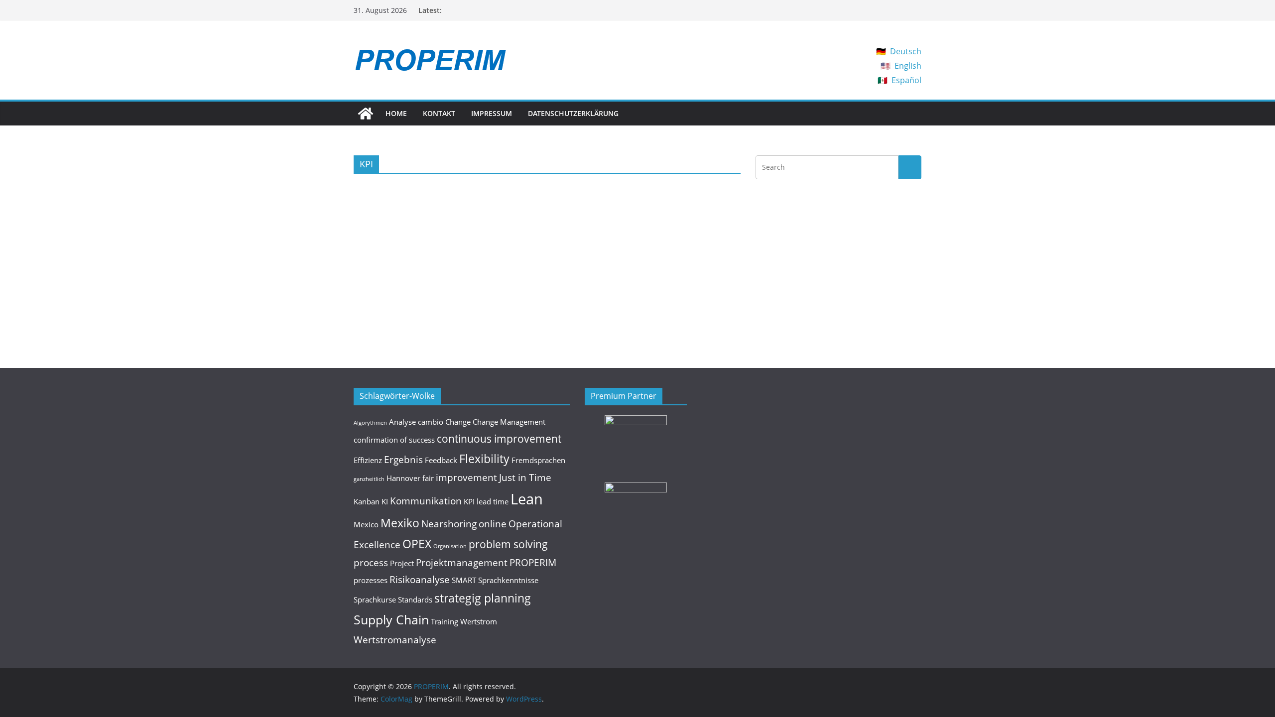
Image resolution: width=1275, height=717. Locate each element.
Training (444, 621)
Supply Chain (391, 619)
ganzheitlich (369, 479)
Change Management (509, 421)
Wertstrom (478, 621)
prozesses (370, 580)
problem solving (508, 544)
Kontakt (439, 113)
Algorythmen (370, 422)
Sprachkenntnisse (508, 580)
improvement (466, 477)
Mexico (366, 524)
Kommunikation (426, 500)
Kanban (367, 501)
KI (385, 501)
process (371, 562)
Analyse (402, 421)
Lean (526, 499)
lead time (493, 501)
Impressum (491, 113)
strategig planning (482, 598)
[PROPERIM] (366, 113)
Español (906, 80)
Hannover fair (410, 478)
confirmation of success (394, 439)
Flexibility (484, 459)
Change (458, 421)
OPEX (416, 544)
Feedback (441, 460)
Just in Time (525, 477)
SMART (464, 580)
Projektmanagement (462, 562)
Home (396, 113)
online (493, 523)
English (907, 65)
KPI (469, 501)
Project (402, 563)
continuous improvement (499, 438)
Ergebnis (403, 459)
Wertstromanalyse (395, 639)
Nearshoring (449, 523)
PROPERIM (533, 562)
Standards (415, 599)
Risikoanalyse (419, 579)
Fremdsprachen (538, 460)
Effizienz (368, 460)
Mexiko (400, 523)
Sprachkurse (375, 599)
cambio (430, 421)
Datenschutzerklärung (573, 113)
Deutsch (905, 51)
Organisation (450, 546)
